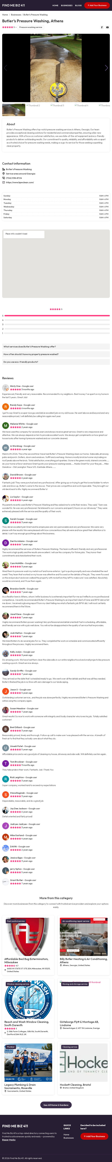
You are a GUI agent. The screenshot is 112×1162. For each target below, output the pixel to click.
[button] (106, 68)
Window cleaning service (18, 984)
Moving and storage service (75, 984)
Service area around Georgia (20, 173)
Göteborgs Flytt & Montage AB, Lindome (79, 1023)
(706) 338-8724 (14, 178)
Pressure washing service (30, 27)
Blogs (78, 5)
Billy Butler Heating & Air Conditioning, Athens (83, 960)
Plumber (11, 1047)
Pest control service (16, 921)
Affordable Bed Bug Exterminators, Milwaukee (26, 960)
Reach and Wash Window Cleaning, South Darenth (26, 1023)
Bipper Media (8, 1139)
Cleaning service (70, 1047)
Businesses (66, 5)
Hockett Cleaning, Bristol (75, 1084)
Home (55, 5)
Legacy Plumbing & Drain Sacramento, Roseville (20, 1086)
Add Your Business (98, 5)
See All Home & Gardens (56, 1105)
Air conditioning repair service (76, 921)
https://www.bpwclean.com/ (20, 182)
